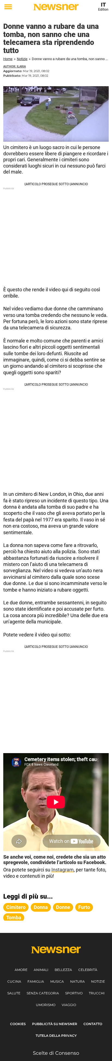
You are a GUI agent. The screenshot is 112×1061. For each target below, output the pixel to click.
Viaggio (69, 1005)
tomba (13, 917)
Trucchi (97, 993)
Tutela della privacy (56, 1036)
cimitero (16, 907)
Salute (13, 993)
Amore (21, 970)
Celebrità (87, 970)
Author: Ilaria (14, 66)
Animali (41, 970)
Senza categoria (43, 993)
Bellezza (63, 970)
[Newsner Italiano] (56, 7)
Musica (57, 981)
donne (63, 907)
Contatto (92, 1024)
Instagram (62, 870)
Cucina (14, 981)
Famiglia (35, 981)
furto (84, 907)
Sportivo (74, 993)
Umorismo (45, 1005)
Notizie (22, 59)
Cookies (18, 1024)
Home (8, 59)
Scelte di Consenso (56, 1053)
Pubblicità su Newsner (54, 1024)
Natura (77, 981)
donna (41, 907)
